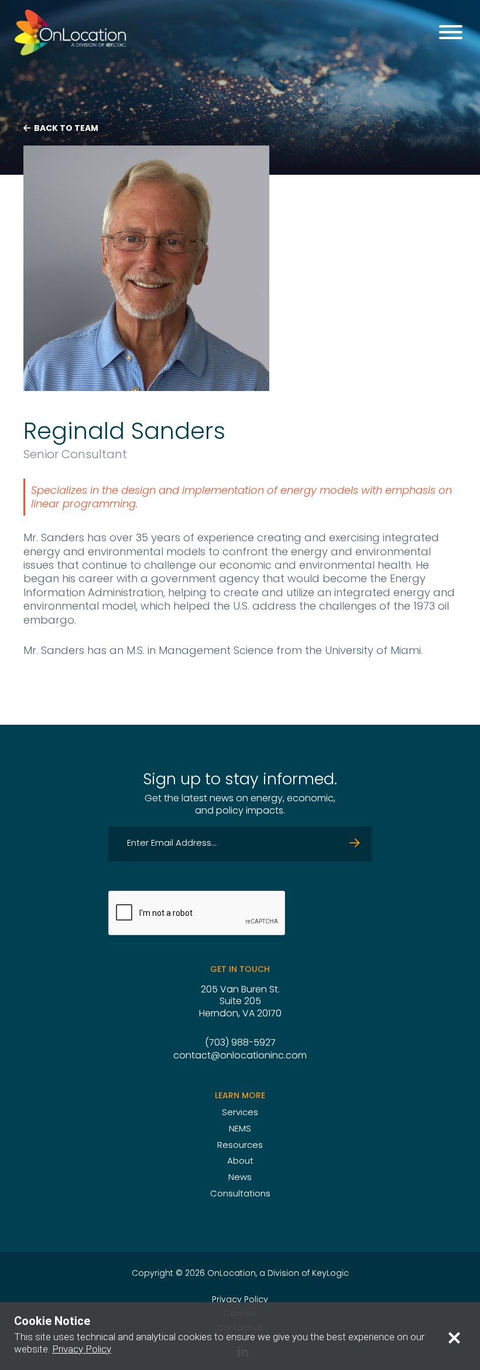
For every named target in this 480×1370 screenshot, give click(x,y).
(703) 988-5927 (240, 1043)
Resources (240, 1145)
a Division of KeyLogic (304, 1273)
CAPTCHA (223, 881)
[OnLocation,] (70, 32)
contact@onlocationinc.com (240, 1056)
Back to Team (65, 128)
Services (240, 1113)
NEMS (240, 1129)
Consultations (240, 1194)
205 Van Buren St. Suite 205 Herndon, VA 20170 (240, 1002)
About (240, 1161)
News (240, 1178)
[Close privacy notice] (454, 1337)
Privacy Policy (240, 1300)
